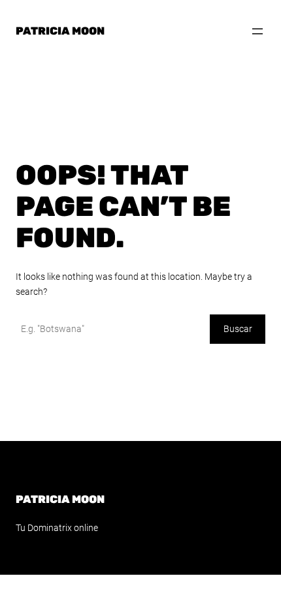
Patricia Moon (60, 31)
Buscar (237, 329)
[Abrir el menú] (257, 31)
